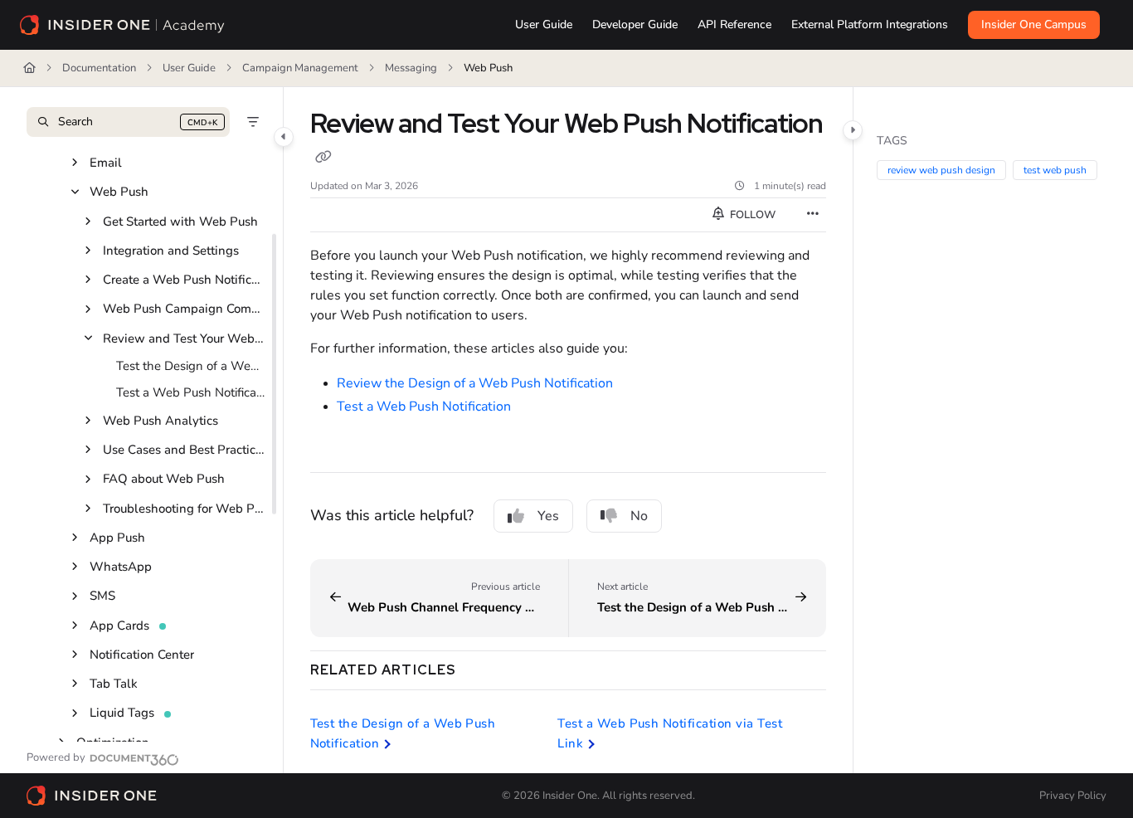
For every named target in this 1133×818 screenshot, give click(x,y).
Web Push (488, 68)
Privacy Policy (1072, 795)
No (639, 516)
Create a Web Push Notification (184, 279)
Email (106, 162)
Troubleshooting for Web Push (184, 508)
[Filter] (253, 122)
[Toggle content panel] (853, 130)
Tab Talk (114, 683)
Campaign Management (300, 68)
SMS (102, 595)
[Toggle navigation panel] (284, 137)
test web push (1055, 170)
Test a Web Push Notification (424, 406)
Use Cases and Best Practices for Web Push (184, 449)
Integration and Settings (171, 250)
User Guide (189, 68)
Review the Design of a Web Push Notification (475, 383)
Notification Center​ (142, 654)
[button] (128, 122)
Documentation (99, 68)
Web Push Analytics (160, 420)
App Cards (119, 625)
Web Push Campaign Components (184, 308)
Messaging (411, 68)
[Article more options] (813, 215)
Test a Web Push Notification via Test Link (191, 392)
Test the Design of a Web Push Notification (191, 366)
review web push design (941, 170)
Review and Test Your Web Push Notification (184, 338)
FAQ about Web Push (164, 478)
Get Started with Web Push (180, 221)
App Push (117, 537)
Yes (548, 516)
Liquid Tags (122, 712)
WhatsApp (121, 566)
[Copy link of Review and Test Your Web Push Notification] (323, 158)
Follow (751, 214)
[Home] (123, 25)
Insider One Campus (1034, 24)
